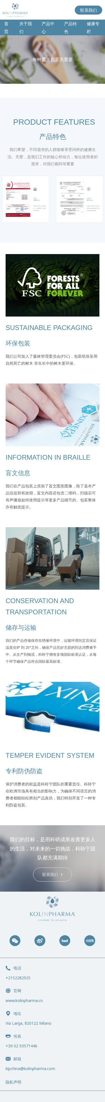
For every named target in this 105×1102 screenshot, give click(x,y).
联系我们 (88, 10)
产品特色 (70, 27)
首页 (6, 27)
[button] (52, 875)
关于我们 (25, 27)
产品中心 (48, 27)
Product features (54, 122)
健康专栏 (93, 27)
